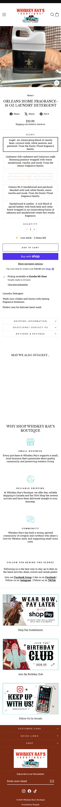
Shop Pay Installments (30, 629)
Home (30, 95)
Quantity (30, 224)
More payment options (30, 263)
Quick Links (30, 736)
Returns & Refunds (30, 334)
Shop (29, 743)
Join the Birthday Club (30, 674)
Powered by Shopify (30, 804)
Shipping (20, 124)
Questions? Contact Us (30, 327)
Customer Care (29, 728)
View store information (18, 284)
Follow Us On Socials (30, 718)
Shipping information (30, 321)
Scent (30, 134)
